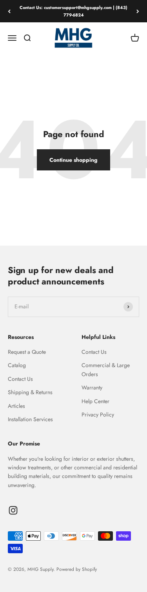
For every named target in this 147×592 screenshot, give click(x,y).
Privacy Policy (98, 414)
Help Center (95, 401)
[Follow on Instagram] (13, 510)
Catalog (17, 365)
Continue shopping (73, 160)
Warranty (92, 387)
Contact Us (20, 379)
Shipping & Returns (30, 392)
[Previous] (9, 11)
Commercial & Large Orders (106, 369)
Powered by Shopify (76, 569)
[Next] (137, 11)
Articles (16, 406)
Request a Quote (27, 352)
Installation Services (30, 419)
